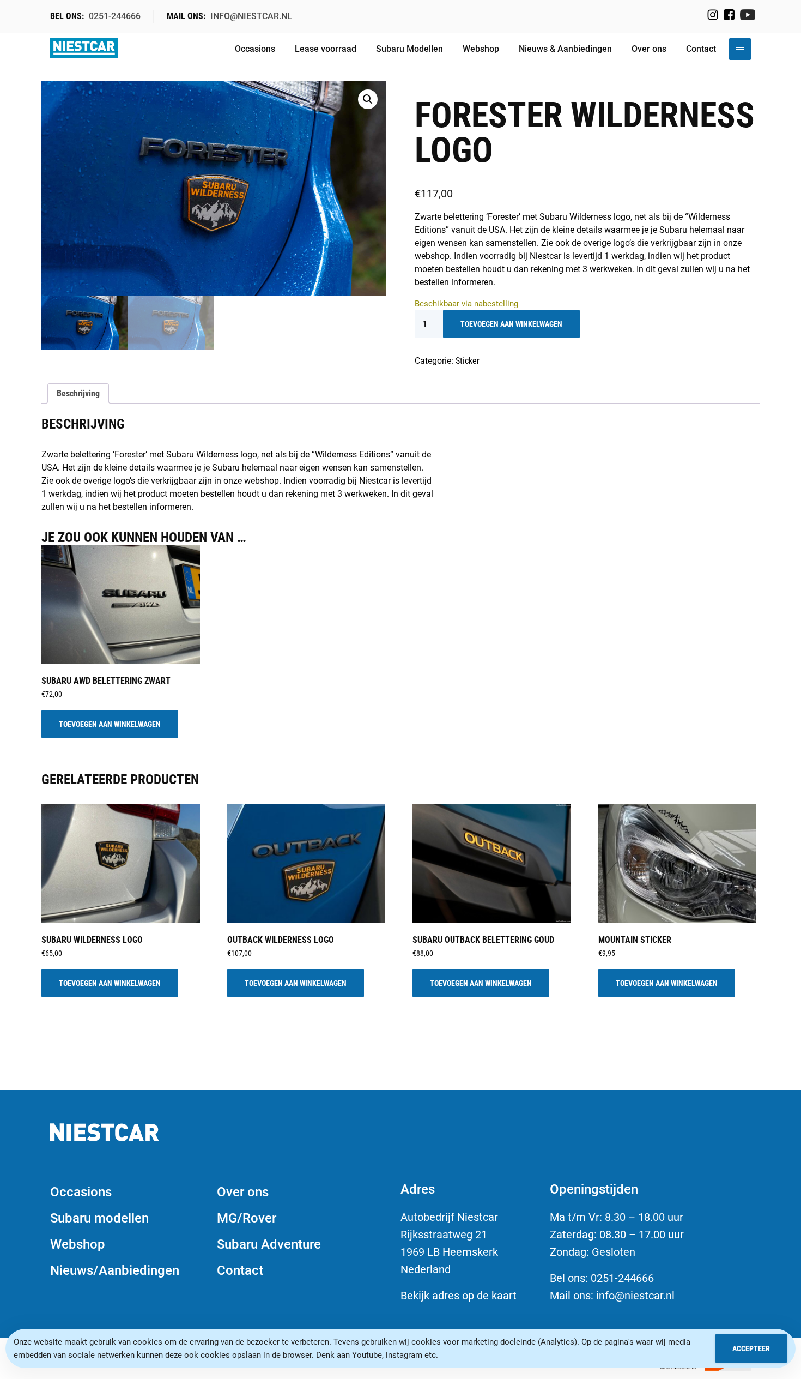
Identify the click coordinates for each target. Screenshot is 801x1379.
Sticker (468, 361)
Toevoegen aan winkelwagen (511, 324)
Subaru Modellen (409, 49)
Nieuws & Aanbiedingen (565, 49)
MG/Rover (246, 1218)
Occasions (255, 49)
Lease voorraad (325, 49)
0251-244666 (115, 16)
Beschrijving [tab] (78, 393)
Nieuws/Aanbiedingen (114, 1270)
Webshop (481, 49)
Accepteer (751, 1348)
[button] (368, 99)
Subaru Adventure (269, 1244)
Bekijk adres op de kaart (458, 1295)
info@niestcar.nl (251, 16)
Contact (701, 49)
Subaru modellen (99, 1218)
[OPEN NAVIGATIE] (740, 49)
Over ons (649, 49)
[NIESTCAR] (84, 49)
